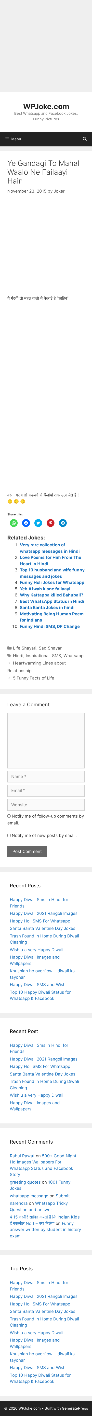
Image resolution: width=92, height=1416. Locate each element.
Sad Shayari (51, 648)
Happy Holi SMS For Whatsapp (40, 921)
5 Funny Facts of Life (33, 678)
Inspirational (38, 655)
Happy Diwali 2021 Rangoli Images (44, 913)
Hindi (18, 655)
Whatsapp (73, 655)
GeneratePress (75, 1408)
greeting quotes (25, 1182)
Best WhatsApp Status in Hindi (52, 601)
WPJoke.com (46, 106)
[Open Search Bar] (85, 139)
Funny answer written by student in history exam (45, 1229)
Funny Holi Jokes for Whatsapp (52, 582)
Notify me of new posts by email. (44, 835)
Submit (63, 1195)
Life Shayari (24, 648)
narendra (19, 1203)
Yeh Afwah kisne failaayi (45, 588)
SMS (56, 655)
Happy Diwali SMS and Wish (38, 984)
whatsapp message (29, 1195)
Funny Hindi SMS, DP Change (50, 626)
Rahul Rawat (22, 1155)
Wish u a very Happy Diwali (36, 949)
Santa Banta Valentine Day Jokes (42, 928)
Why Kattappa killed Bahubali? (51, 595)
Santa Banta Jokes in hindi (47, 607)
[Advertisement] (46, 46)
